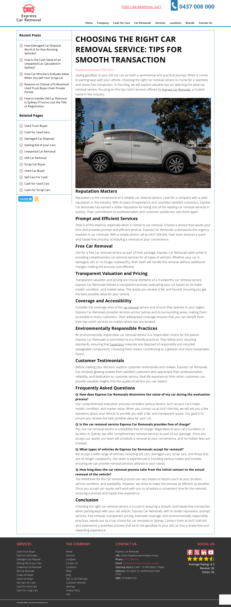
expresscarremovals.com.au (38, 602)
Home (89, 22)
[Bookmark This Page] (36, 199)
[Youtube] (211, 554)
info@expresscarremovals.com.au (140, 563)
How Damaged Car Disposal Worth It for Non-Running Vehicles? (42, 49)
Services (160, 22)
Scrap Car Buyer (34, 164)
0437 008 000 (196, 6)
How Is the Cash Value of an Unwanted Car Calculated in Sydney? (42, 63)
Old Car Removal (35, 158)
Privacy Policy (73, 590)
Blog (68, 574)
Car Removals (142, 22)
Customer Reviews (76, 582)
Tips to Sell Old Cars (76, 578)
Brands (190, 22)
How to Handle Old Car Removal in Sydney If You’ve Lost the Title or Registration (45, 102)
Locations (175, 22)
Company (103, 22)
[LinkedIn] (204, 554)
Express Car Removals (176, 89)
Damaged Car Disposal (39, 139)
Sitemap (70, 586)
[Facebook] (190, 554)
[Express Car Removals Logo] (29, 20)
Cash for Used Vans (37, 132)
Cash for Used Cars (36, 183)
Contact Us (205, 22)
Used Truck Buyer (36, 126)
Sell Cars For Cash (36, 177)
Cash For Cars (121, 22)
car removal (131, 307)
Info (68, 594)
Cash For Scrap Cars (37, 190)
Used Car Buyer (34, 171)
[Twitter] (197, 554)
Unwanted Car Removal (39, 151)
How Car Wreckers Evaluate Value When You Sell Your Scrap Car (46, 76)
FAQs (69, 571)
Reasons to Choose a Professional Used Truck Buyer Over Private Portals (46, 88)
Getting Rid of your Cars (40, 145)
